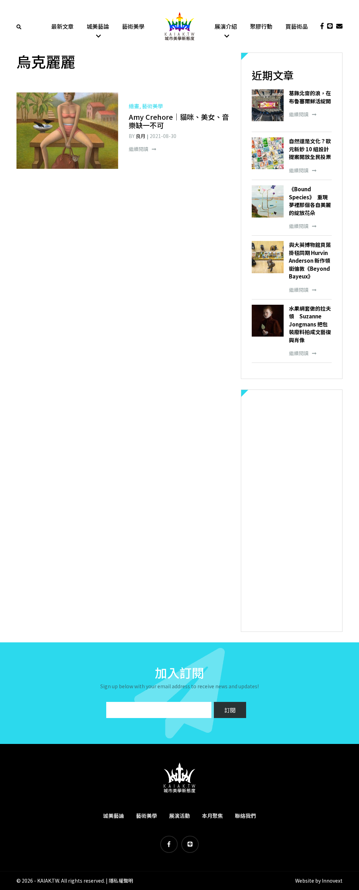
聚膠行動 (261, 26)
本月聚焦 (212, 815)
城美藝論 (98, 26)
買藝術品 (296, 26)
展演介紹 (226, 26)
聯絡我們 (245, 815)
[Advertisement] (292, 511)
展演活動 (179, 815)
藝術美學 (133, 26)
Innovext (332, 880)
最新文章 (62, 26)
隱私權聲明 (121, 880)
